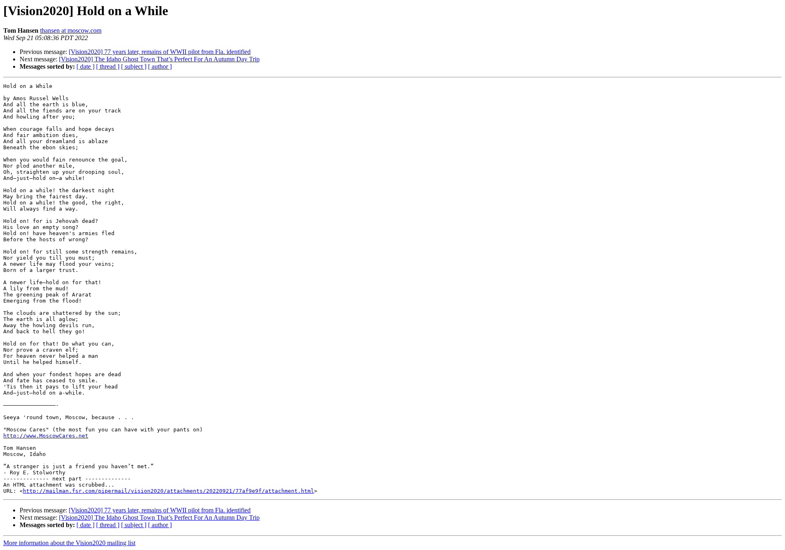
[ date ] (85, 66)
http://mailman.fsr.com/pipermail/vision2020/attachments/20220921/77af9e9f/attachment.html (168, 491)
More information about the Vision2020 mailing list (69, 542)
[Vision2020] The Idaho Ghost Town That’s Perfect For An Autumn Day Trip (159, 59)
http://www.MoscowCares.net (45, 436)
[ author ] (160, 66)
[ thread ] (107, 66)
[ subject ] (133, 66)
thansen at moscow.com (70, 30)
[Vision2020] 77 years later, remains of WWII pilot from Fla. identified (160, 51)
